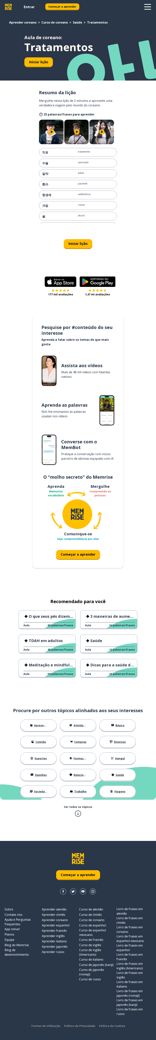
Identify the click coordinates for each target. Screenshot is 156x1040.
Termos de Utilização (45, 1026)
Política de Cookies (112, 1026)
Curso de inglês (90, 945)
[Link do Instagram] (93, 891)
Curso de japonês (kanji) (96, 965)
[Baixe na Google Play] (97, 281)
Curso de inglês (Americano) (90, 952)
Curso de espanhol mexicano (92, 932)
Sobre (9, 909)
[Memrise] (8, 6)
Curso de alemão (91, 909)
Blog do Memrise (17, 945)
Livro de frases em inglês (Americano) (129, 966)
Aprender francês (54, 930)
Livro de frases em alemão (129, 911)
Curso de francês (91, 940)
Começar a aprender (62, 6)
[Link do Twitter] (73, 891)
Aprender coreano (23, 22)
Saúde (77, 22)
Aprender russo (53, 952)
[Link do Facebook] (63, 891)
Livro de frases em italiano (129, 984)
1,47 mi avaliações (97, 294)
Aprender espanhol (55, 925)
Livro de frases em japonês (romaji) (129, 993)
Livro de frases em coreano (129, 929)
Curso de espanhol (92, 925)
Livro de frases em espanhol (129, 947)
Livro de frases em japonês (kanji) (129, 1002)
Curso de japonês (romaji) (91, 972)
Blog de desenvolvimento (17, 952)
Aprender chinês (53, 915)
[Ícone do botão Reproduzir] (51, 132)
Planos (9, 934)
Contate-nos (13, 915)
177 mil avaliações (60, 294)
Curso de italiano (91, 959)
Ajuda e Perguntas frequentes (18, 921)
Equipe (9, 940)
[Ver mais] (147, 6)
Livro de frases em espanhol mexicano (130, 938)
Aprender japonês (55, 946)
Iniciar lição (38, 62)
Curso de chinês (90, 915)
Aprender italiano (54, 941)
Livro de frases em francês (129, 956)
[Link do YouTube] (83, 891)
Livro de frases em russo (129, 1011)
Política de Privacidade (79, 1026)
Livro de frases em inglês (129, 975)
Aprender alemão (54, 909)
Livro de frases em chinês (129, 920)
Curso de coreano (54, 22)
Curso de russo (90, 979)
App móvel (12, 929)
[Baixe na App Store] (60, 281)
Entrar (29, 7)
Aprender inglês (53, 936)
